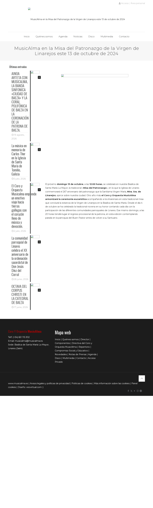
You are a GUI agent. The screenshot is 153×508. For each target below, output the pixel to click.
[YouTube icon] (134, 390)
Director (85, 339)
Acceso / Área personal (133, 3)
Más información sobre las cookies (112, 383)
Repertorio (84, 347)
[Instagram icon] (138, 390)
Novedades (61, 354)
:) (42, 387)
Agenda (92, 354)
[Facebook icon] (128, 390)
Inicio (57, 339)
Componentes (62, 343)
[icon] (141, 390)
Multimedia (68, 358)
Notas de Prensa (77, 354)
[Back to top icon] (142, 378)
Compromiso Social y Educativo (71, 350)
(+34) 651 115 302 (21, 337)
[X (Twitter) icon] (131, 390)
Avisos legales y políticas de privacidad (50, 383)
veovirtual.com (34, 387)
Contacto (81, 358)
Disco (58, 358)
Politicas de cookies (82, 383)
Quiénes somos (70, 339)
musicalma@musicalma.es (29, 341)
